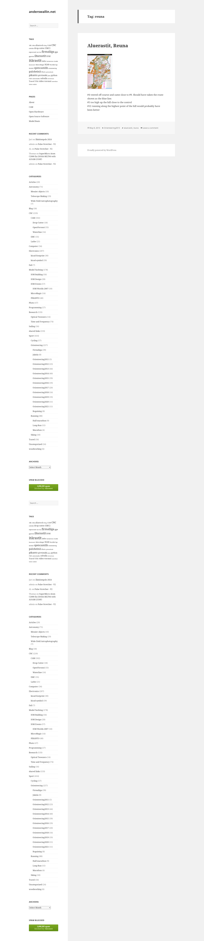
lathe (44, 61)
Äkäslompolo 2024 (43, 139)
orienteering (52, 68)
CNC (53, 45)
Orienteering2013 (41, 368)
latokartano (50, 61)
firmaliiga (48, 52)
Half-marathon (39, 420)
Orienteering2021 (41, 406)
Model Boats (34, 121)
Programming (35, 307)
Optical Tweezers (39, 317)
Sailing (32, 326)
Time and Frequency (40, 321)
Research (33, 312)
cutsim (31, 48)
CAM (49, 45)
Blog (45, 45)
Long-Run (37, 425)
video (41, 81)
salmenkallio (36, 78)
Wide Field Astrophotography (44, 201)
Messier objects (38, 191)
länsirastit (32, 65)
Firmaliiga (37, 350)
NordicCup (53, 65)
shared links (34, 331)
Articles (32, 182)
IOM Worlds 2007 (40, 288)
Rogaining (37, 411)
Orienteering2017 (41, 387)
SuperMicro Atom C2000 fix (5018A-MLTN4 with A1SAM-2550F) (42, 156)
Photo (43, 72)
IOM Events (36, 284)
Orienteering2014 (41, 373)
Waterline (37, 232)
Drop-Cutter (38, 222)
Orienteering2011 (41, 359)
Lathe (33, 241)
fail (38, 52)
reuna (136, 128)
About (31, 102)
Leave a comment (150, 128)
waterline (55, 81)
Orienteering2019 (41, 397)
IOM (48, 56)
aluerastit (128, 128)
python (54, 75)
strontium (51, 78)
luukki (56, 61)
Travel (31, 81)
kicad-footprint (37, 255)
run (30, 78)
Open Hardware (36, 111)
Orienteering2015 (41, 378)
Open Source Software (39, 116)
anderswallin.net (42, 11)
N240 (47, 64)
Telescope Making (39, 196)
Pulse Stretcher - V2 (47, 144)
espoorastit (32, 52)
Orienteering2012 (41, 364)
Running (34, 416)
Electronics (34, 251)
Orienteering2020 (41, 401)
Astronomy (34, 187)
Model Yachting (36, 269)
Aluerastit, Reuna (107, 45)
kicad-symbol (37, 260)
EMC (33, 236)
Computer (33, 246)
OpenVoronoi (39, 227)
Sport (31, 335)
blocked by (43, 487)
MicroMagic (40, 65)
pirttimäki (42, 75)
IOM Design (36, 279)
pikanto (33, 75)
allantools (39, 45)
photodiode (49, 72)
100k (33, 45)
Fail (30, 265)
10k (30, 45)
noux (31, 68)
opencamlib (41, 68)
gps (56, 52)
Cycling (34, 340)
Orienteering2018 (41, 392)
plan (49, 75)
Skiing (33, 434)
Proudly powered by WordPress (101, 150)
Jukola (35, 354)
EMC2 (47, 48)
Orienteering (37, 345)
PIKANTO (35, 298)
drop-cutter (39, 48)
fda (40, 52)
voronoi (47, 81)
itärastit (35, 60)
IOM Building (37, 274)
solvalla (43, 78)
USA (36, 81)
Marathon (37, 430)
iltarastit (40, 56)
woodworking (35, 449)
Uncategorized (35, 444)
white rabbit (33, 84)
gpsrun (31, 56)
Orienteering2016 (41, 383)
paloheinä (35, 71)
